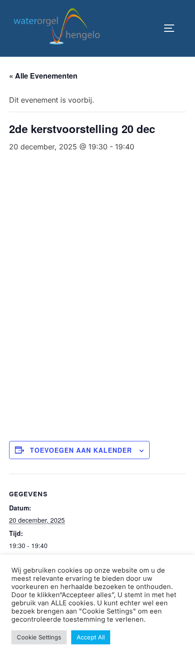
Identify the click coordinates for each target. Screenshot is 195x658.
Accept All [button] (91, 637)
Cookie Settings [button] (39, 637)
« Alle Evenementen (43, 75)
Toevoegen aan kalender (81, 450)
